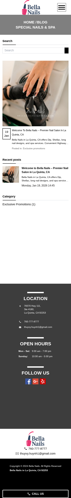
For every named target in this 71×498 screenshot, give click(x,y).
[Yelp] (43, 381)
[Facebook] (28, 381)
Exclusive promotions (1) (18, 204)
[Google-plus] (35, 381)
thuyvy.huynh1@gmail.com (38, 327)
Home (29, 22)
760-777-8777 (31, 321)
